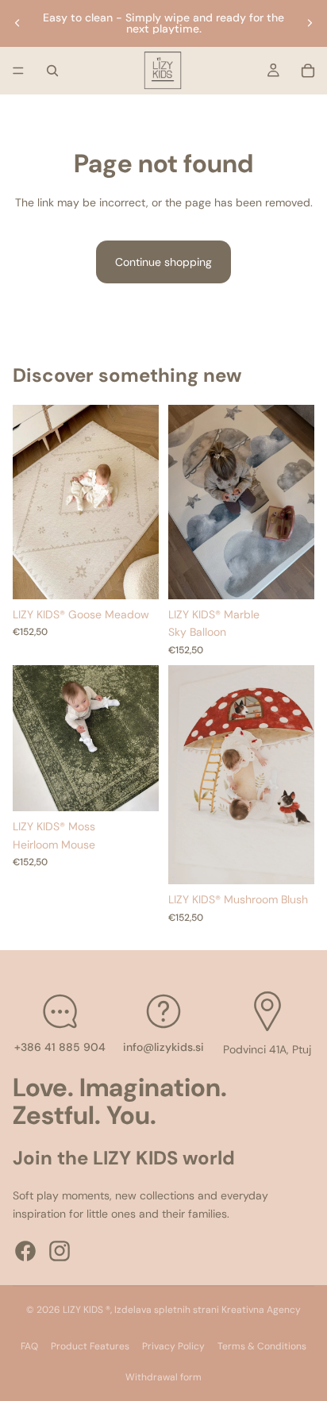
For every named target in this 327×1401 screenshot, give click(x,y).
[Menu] (18, 70)
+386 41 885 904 (60, 1046)
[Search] (52, 70)
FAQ (29, 1346)
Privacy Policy (173, 1346)
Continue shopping (163, 262)
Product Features (90, 1346)
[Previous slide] (17, 23)
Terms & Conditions (261, 1346)
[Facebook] (25, 1251)
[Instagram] (59, 1251)
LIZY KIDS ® (86, 1309)
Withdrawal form (163, 1377)
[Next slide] (309, 23)
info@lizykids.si (163, 1046)
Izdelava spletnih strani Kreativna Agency (207, 1309)
